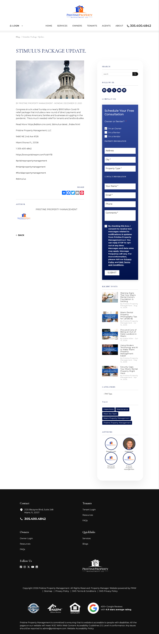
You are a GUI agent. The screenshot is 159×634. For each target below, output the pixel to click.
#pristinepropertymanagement (31, 161)
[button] (104, 90)
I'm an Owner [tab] (114, 128)
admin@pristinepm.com (54, 628)
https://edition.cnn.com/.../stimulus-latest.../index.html (54, 124)
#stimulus (21, 179)
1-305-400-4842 (24, 148)
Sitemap (48, 591)
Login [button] (15, 26)
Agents (106, 26)
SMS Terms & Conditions (84, 591)
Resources (87, 515)
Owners (77, 26)
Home (48, 26)
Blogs (85, 544)
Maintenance (122, 409)
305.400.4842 (140, 25)
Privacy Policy (62, 591)
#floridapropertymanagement (31, 173)
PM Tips (108, 394)
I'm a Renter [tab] (114, 132)
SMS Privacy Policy (108, 591)
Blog (18, 37)
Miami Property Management (116, 418)
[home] (79, 11)
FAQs (85, 520)
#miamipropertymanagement (31, 167)
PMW (133, 588)
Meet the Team (110, 414)
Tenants (92, 26)
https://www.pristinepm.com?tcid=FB (34, 155)
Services (62, 26)
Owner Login (26, 538)
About (119, 26)
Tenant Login (89, 509)
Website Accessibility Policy (80, 628)
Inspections (108, 409)
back (21, 235)
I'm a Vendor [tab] (114, 136)
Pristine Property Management (117, 423)
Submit (112, 272)
